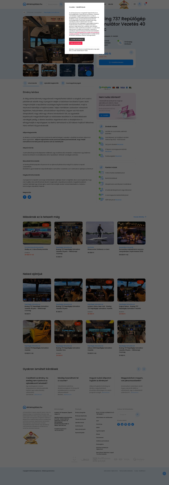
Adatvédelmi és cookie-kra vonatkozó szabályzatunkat (84, 33)
